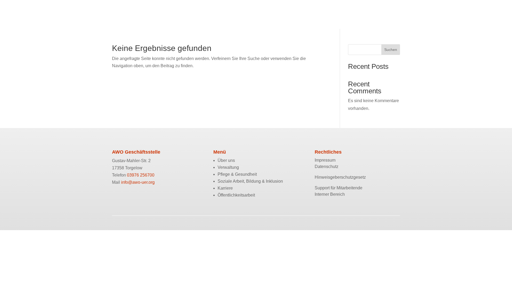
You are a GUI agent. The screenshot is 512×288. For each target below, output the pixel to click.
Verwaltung (157, 11)
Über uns (130, 11)
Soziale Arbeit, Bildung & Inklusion (257, 11)
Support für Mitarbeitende (338, 188)
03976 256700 (140, 175)
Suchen (390, 49)
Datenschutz (326, 166)
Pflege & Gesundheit (195, 11)
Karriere (306, 11)
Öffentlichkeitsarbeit (340, 11)
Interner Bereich (330, 194)
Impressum (325, 160)
